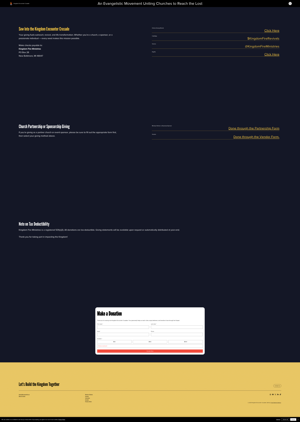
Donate (87, 399)
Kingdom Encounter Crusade (21, 3)
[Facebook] (273, 394)
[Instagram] (270, 394)
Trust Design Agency (276, 402)
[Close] (298, 419)
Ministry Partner (89, 394)
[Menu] (290, 3)
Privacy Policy (88, 401)
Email (98, 331)
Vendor (87, 396)
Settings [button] (278, 419)
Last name (154, 324)
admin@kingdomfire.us (24, 394)
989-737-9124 (22, 396)
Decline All (285, 419)
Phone (152, 331)
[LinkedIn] (278, 394)
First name (100, 324)
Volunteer (87, 398)
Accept (293, 419)
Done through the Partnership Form (254, 128)
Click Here (271, 30)
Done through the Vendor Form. (256, 136)
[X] (275, 394)
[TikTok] (280, 394)
